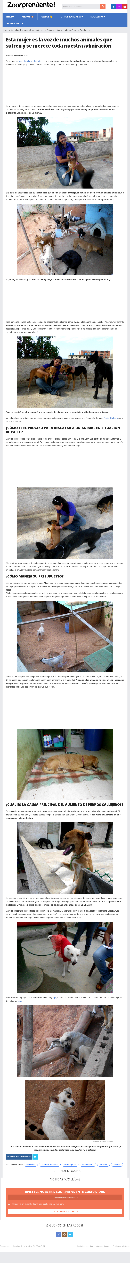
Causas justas (53, 30)
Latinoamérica (69, 30)
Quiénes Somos (102, 1246)
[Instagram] (64, 1234)
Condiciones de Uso (85, 1246)
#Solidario (103, 1165)
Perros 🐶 (28, 16)
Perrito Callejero (111, 418)
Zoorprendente (6, 1246)
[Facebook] (58, 1234)
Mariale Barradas (15, 55)
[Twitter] (70, 1234)
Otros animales (71, 16)
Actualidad (13, 23)
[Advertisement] (65, 86)
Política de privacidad (121, 1246)
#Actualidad (30, 1165)
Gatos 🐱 (47, 16)
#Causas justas (70, 1165)
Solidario (97, 16)
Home (5, 30)
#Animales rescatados (50, 1165)
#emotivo (117, 1165)
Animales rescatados (33, 30)
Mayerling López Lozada (30, 61)
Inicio (10, 16)
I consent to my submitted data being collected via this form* (37, 1204)
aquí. (19, 1001)
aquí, (54, 998)
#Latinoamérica (87, 1165)
